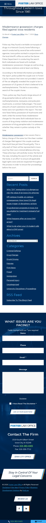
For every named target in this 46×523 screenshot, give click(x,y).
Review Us (22, 499)
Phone (23, 345)
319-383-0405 (16, 521)
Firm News (11, 268)
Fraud (9, 272)
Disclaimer (23, 398)
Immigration (12, 276)
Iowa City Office (22, 456)
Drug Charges (12, 255)
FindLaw (25, 490)
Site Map (14, 487)
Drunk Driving (12, 259)
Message (23, 369)
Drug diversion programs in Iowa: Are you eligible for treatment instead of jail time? (23, 211)
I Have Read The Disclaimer (24, 404)
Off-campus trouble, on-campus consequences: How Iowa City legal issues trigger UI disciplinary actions (22, 200)
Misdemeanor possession (12, 135)
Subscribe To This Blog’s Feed (19, 300)
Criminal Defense (14, 251)
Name (23, 333)
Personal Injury (13, 280)
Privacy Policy (24, 487)
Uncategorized (13, 284)
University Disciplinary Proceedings (21, 289)
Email (39, 521)
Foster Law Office (18, 34)
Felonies (10, 263)
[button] (8, 4)
